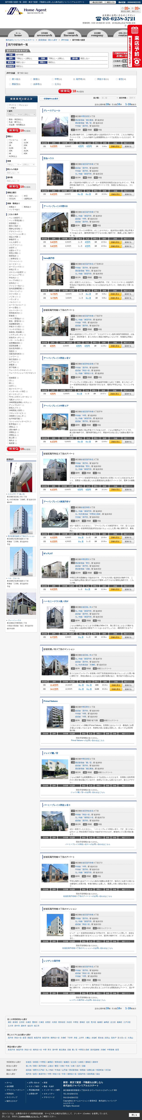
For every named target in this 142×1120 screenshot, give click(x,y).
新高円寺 (88, 174)
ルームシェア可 (16, 275)
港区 (10, 1022)
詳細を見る (115, 146)
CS (11, 381)
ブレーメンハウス (14, 620)
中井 (64, 1074)
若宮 (88, 116)
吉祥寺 (37, 84)
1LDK (26, 143)
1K (25, 140)
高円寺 (80, 79)
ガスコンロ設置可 (17, 272)
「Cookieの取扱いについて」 (29, 1117)
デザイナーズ (15, 231)
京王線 (108, 1070)
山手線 (64, 1070)
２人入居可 (14, 242)
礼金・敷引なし (15, 122)
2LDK (11, 148)
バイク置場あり (16, 318)
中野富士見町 (95, 514)
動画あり (27, 207)
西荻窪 (16, 84)
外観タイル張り (16, 327)
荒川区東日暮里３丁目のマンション (21, 536)
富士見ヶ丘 (122, 1038)
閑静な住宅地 (15, 229)
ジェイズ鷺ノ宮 (51, 753)
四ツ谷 (16, 79)
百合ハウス (49, 158)
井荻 (75, 1038)
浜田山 (107, 1038)
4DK (25, 153)
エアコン (14, 362)
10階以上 (14, 432)
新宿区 (15, 1022)
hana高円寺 (49, 258)
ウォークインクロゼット (20, 370)
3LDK (26, 151)
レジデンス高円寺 (52, 961)
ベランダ (14, 299)
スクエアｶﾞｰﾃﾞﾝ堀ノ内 (16, 494)
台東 (73, 1066)
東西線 (82, 1070)
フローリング (15, 291)
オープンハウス (16, 267)
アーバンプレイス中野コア (56, 406)
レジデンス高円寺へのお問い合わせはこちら (88, 1000)
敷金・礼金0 (49, 1086)
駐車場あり (14, 424)
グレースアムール (52, 110)
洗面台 (13, 351)
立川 (58, 84)
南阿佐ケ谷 (88, 373)
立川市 (10, 1026)
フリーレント (15, 261)
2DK (25, 145)
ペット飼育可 (15, 218)
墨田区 (35, 1022)
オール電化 (14, 307)
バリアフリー (15, 245)
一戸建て (12, 108)
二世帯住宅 (14, 259)
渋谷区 (69, 1022)
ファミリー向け (16, 286)
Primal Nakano (51, 701)
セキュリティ (49, 1094)
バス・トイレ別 (16, 340)
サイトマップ (12, 1097)
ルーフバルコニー (17, 305)
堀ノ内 (89, 607)
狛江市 (36, 1026)
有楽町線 (99, 1070)
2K (10, 145)
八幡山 (87, 1038)
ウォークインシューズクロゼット (21, 374)
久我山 (130, 1038)
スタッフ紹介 (34, 1086)
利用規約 (10, 1094)
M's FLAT (48, 553)
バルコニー (14, 302)
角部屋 (13, 443)
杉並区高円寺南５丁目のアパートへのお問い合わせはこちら (87, 896)
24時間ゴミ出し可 (17, 416)
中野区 (83, 116)
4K (10, 153)
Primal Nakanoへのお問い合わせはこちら (87, 740)
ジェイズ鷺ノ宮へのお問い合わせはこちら (88, 792)
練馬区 (106, 1022)
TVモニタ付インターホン (20, 397)
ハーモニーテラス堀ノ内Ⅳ (56, 601)
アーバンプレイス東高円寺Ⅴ (57, 501)
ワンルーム (13, 140)
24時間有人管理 (16, 410)
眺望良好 (14, 256)
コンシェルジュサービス (20, 421)
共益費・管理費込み (17, 125)
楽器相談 (14, 223)
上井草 (81, 1038)
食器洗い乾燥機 (16, 332)
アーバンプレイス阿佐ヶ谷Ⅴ (57, 358)
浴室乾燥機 (14, 346)
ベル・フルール (14, 578)
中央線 (78, 126)
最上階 (13, 438)
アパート (12, 105)
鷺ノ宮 (89, 123)
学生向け (14, 278)
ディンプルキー (16, 405)
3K (25, 148)
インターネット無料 (52, 1090)
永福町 (94, 1038)
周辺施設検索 (34, 1090)
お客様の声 (33, 1094)
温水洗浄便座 (15, 348)
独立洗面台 (14, 359)
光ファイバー (15, 389)
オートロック (15, 394)
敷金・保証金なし (16, 119)
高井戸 (113, 1038)
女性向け (14, 283)
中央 (67, 1066)
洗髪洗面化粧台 (16, 354)
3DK (10, 151)
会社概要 (10, 1086)
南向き (13, 440)
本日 (26, 196)
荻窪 (122, 79)
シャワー (14, 357)
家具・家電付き (16, 321)
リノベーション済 (17, 234)
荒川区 (93, 1022)
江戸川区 (127, 1022)
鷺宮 (56, 1066)
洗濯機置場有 (15, 324)
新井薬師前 (94, 1050)
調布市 (23, 1026)
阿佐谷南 (89, 364)
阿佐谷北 (89, 811)
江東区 (41, 1022)
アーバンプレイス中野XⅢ (56, 206)
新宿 (36, 79)
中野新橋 (110, 1050)
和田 (88, 507)
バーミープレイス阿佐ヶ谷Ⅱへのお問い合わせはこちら (87, 844)
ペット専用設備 (16, 220)
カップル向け (15, 280)
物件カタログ (12, 1101)
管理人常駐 (14, 253)
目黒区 (48, 1022)
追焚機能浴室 (15, 343)
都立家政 (89, 120)
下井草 (70, 1038)
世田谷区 (61, 1022)
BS (11, 383)
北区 (88, 1022)
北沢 (78, 1066)
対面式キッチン (16, 337)
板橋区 (100, 1022)
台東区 (28, 1022)
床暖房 (13, 365)
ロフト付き (14, 294)
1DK (10, 143)
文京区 (22, 1022)
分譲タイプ (14, 250)
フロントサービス (17, 413)
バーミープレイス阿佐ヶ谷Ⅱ (57, 805)
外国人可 (14, 269)
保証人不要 (14, 237)
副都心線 (90, 1070)
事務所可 (14, 239)
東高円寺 (88, 216)
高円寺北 (89, 264)
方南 (62, 1066)
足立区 (113, 1022)
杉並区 (83, 164)
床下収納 (14, 367)
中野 (58, 79)
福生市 (30, 1026)
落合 (98, 1074)
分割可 (13, 248)
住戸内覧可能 (15, 419)
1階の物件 (14, 430)
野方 (88, 271)
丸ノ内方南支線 (81, 514)
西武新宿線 (79, 120)
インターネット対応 (18, 391)
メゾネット (14, 297)
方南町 (92, 665)
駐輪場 (13, 316)
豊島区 (82, 1022)
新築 (45, 1083)
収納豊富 (14, 378)
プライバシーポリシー (16, 1090)
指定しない (13, 196)
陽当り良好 (14, 226)
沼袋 (88, 569)
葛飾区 (119, 1022)
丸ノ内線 (79, 174)
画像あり (12, 207)
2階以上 (13, 427)
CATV (12, 386)
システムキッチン (17, 335)
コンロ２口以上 (16, 329)
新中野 (55, 1050)
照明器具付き (15, 313)
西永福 (100, 1038)
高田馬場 (90, 1074)
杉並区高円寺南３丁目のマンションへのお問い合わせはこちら (87, 948)
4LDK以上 (13, 156)
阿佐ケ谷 (103, 79)
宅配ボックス (15, 400)
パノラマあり (14, 209)
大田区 (54, 1022)
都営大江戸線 (38, 1070)
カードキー (14, 264)
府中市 (17, 1026)
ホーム (9, 1083)
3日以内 (12, 199)
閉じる (134, 1115)
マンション (23, 105)
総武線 (78, 168)
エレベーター (15, 310)
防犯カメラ (14, 408)
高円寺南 (89, 164)
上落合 (50, 1066)
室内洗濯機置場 (16, 288)
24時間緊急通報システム (20, 402)
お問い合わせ (34, 1083)
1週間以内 (28, 199)
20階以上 (14, 435)
